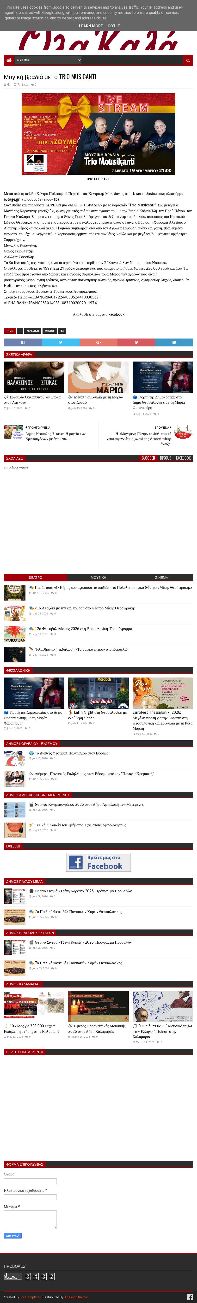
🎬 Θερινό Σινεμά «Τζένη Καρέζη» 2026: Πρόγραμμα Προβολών (80, 891)
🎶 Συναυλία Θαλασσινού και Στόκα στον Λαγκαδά (32, 400)
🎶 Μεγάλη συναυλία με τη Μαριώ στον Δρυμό (95, 400)
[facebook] (189, 1297)
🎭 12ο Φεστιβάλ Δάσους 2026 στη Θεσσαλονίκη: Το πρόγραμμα (80, 628)
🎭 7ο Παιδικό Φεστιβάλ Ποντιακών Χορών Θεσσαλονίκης (75, 911)
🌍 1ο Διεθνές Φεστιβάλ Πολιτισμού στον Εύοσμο (68, 753)
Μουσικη (33, 330)
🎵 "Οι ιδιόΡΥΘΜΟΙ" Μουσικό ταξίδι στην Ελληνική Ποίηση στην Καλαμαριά (162, 1031)
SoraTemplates (30, 1297)
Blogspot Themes (76, 1297)
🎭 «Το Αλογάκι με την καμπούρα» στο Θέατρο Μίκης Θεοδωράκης (82, 608)
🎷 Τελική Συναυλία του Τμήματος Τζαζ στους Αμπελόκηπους (77, 825)
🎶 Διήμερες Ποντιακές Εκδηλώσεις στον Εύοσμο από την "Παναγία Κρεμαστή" (91, 773)
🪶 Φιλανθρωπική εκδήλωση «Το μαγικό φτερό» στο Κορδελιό (78, 649)
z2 (62, 330)
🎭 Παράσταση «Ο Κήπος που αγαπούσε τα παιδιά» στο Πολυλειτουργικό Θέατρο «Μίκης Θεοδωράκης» (110, 587)
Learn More (91, 26)
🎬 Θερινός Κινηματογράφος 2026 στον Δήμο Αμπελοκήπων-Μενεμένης (86, 804)
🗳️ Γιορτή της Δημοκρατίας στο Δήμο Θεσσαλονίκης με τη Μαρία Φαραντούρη (159, 402)
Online (50, 330)
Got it (114, 26)
